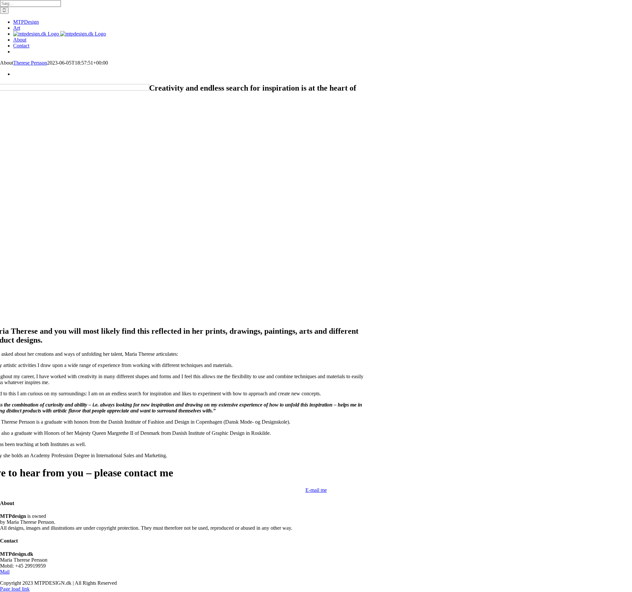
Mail (5, 572)
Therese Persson (30, 63)
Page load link (15, 589)
